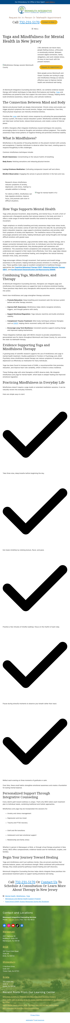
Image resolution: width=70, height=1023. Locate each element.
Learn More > (50, 2)
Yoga (58, 92)
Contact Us (49, 882)
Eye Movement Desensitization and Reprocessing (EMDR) (33, 270)
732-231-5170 (29, 22)
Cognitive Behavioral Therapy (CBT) (28, 267)
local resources (39, 1020)
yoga (14, 116)
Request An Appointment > (51, 67)
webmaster (29, 1020)
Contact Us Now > (49, 22)
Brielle (6, 977)
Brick (5, 946)
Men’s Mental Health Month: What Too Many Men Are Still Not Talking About (31, 1005)
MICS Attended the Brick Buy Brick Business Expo (21, 1008)
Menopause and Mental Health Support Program (23, 899)
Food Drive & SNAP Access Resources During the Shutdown (27, 901)
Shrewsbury (9, 962)
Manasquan (9, 931)
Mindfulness (20, 896)
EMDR (15, 323)
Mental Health (10, 896)
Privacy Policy (35, 1015)
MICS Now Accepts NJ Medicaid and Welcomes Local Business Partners (29, 997)
